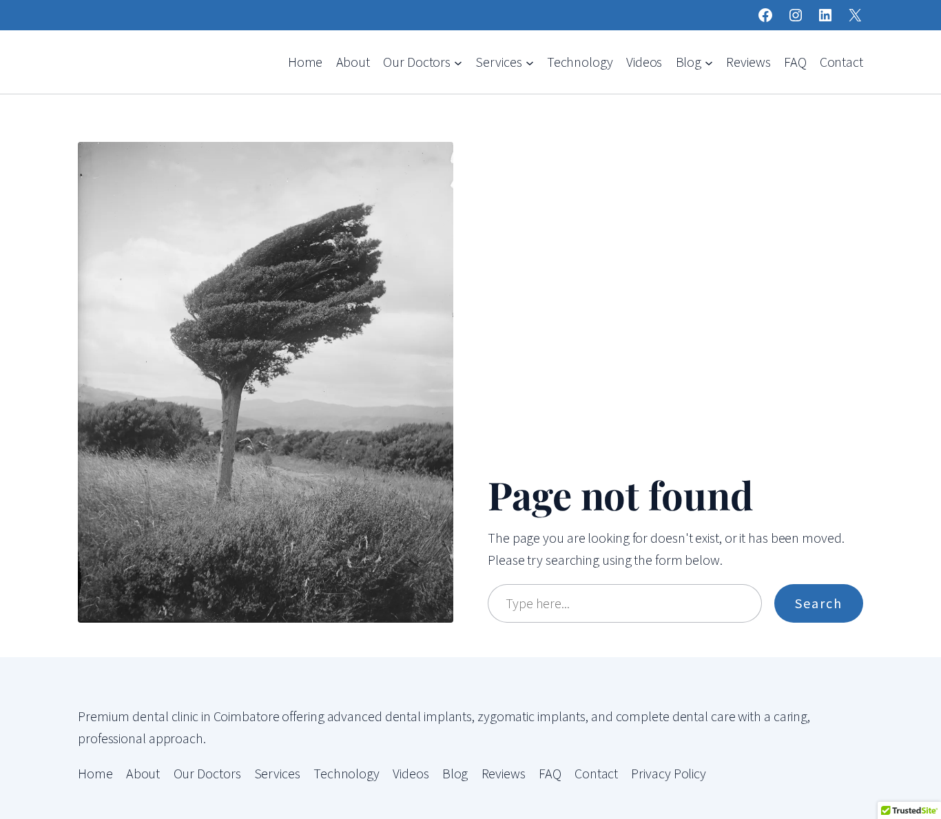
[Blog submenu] (709, 62)
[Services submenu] (530, 62)
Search (818, 603)
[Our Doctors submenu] (458, 62)
